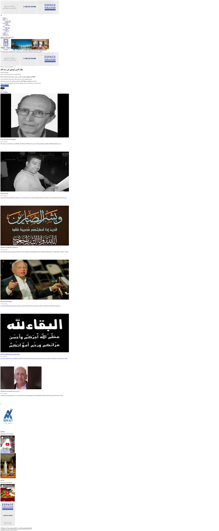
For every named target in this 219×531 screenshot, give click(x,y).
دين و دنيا (6, 31)
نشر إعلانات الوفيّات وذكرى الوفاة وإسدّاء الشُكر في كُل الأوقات (10, 354)
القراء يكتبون (5, 33)
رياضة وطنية (7, 28)
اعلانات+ (17, 51)
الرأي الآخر (7, 30)
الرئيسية (4, 17)
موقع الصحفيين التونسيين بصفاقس (7, 37)
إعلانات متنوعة (21, 51)
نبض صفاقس (5, 18)
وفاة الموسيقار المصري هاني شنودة (6, 301)
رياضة (4, 26)
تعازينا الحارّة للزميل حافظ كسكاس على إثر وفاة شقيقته (9, 247)
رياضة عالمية (7, 27)
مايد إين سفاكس (6, 35)
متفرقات (6, 24)
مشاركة (3, 85)
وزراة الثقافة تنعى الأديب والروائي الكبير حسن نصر (8, 139)
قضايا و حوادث (5, 23)
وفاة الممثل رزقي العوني (4, 193)
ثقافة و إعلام (5, 29)
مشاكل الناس (7, 25)
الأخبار (4, 19)
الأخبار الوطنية (7, 22)
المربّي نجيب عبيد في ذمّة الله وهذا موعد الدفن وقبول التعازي (9, 391)
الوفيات (4, 32)
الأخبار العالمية (7, 20)
